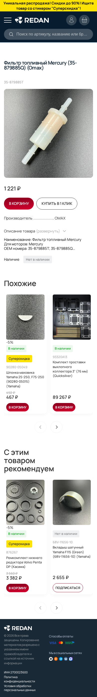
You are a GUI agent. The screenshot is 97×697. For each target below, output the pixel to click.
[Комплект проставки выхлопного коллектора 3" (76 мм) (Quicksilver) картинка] (72, 317)
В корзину (17, 407)
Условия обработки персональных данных (20, 688)
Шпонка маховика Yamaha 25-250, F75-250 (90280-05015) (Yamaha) (25, 379)
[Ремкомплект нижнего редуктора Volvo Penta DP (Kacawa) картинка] (25, 502)
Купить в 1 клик (57, 203)
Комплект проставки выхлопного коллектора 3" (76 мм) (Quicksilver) (70, 369)
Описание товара (32, 231)
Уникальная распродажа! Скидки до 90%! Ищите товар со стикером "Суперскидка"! (48, 5)
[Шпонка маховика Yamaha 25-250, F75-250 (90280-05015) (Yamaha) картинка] (25, 317)
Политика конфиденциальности (19, 679)
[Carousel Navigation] (48, 427)
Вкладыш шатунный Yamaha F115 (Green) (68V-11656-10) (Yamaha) (72, 551)
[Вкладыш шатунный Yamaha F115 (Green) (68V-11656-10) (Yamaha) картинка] (72, 502)
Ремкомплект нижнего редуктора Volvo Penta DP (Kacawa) (24, 562)
